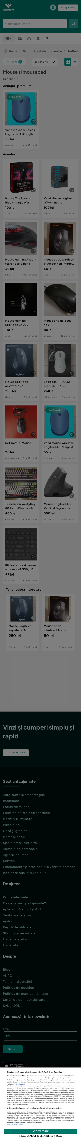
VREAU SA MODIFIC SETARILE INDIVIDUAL (40, 1135)
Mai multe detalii (20, 1084)
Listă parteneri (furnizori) (15, 1125)
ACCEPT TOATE (40, 1131)
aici (40, 1096)
